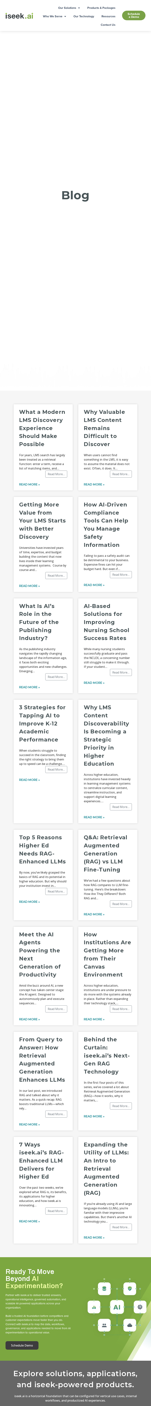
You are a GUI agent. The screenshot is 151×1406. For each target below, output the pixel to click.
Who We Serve (52, 16)
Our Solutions (67, 8)
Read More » (29, 484)
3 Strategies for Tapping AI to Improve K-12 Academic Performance (42, 723)
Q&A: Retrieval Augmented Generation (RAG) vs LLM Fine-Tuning (105, 853)
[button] (133, 15)
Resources (108, 16)
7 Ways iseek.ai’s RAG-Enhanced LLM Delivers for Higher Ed (41, 1160)
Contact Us (108, 25)
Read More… (56, 474)
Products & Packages (101, 8)
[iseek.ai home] (19, 15)
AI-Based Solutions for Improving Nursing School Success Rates (106, 622)
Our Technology (83, 16)
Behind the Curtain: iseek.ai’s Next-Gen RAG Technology (107, 1055)
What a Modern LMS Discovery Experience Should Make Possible (42, 428)
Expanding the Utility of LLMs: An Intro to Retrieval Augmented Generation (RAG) (106, 1168)
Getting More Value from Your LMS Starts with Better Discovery (42, 520)
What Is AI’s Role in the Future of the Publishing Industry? (39, 622)
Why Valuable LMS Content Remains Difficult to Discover (104, 428)
